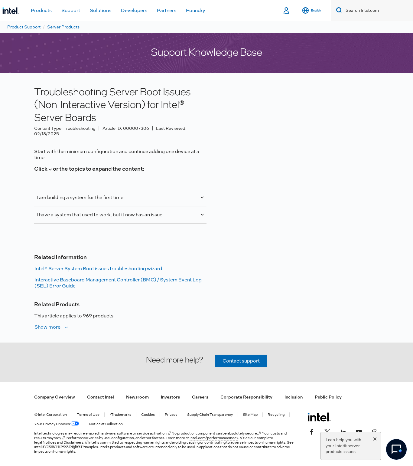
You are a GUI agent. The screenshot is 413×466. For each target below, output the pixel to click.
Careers (200, 397)
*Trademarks (120, 414)
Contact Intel (100, 397)
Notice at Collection (106, 424)
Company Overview (54, 397)
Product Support (24, 27)
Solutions (100, 10)
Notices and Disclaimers (63, 442)
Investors (170, 397)
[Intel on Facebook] (311, 431)
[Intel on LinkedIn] (343, 431)
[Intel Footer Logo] (319, 417)
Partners (166, 10)
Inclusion (294, 397)
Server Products (63, 27)
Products (41, 10)
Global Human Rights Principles (71, 447)
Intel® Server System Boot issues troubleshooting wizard (98, 268)
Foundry (195, 10)
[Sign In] (286, 10)
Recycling (276, 414)
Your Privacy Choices (52, 424)
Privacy (171, 414)
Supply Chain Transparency (210, 414)
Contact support (241, 361)
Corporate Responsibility (246, 397)
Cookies (148, 414)
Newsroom (137, 397)
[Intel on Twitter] (327, 431)
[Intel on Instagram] (374, 431)
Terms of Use (88, 414)
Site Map (250, 414)
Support (70, 10)
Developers (134, 10)
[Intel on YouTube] (359, 431)
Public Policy (328, 397)
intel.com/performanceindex (214, 437)
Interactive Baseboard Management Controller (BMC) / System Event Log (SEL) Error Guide (118, 283)
